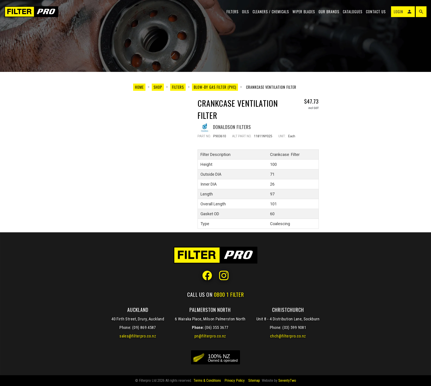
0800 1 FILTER (229, 294)
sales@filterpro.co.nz (137, 336)
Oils (245, 11)
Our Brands (329, 11)
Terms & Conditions (207, 380)
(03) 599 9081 (294, 327)
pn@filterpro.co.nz (210, 336)
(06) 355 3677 (217, 327)
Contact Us (376, 11)
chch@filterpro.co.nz (288, 336)
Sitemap (254, 380)
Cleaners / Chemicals (271, 11)
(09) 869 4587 (144, 327)
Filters (232, 11)
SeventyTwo (287, 380)
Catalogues (352, 11)
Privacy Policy (234, 380)
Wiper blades (303, 11)
